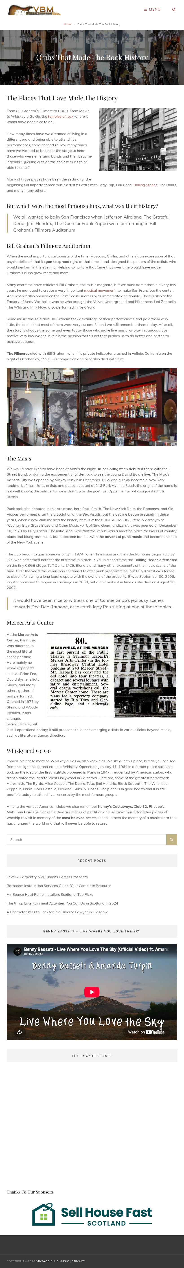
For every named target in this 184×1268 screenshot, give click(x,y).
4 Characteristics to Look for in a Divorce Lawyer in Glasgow (57, 912)
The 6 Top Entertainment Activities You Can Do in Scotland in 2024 (62, 903)
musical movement (100, 290)
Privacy (78, 1261)
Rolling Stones (145, 185)
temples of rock (60, 116)
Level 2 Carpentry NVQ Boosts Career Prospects (47, 877)
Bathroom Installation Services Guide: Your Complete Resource (59, 885)
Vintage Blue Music (52, 1261)
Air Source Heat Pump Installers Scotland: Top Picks (50, 894)
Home (68, 24)
